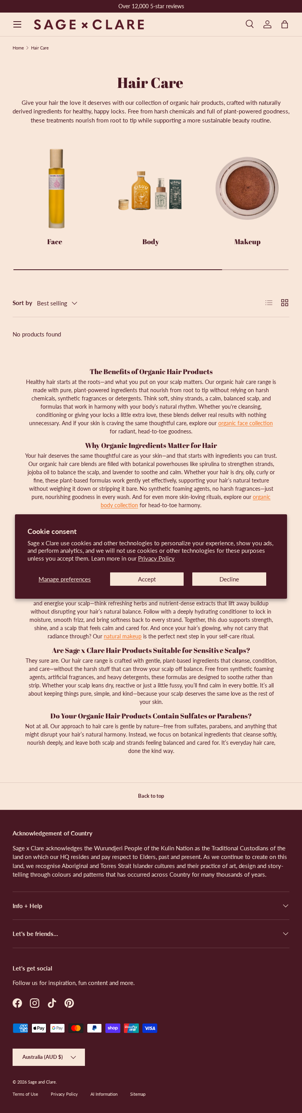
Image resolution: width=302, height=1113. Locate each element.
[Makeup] (247, 188)
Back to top (151, 796)
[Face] (54, 188)
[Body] (150, 188)
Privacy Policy (156, 558)
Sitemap (137, 1094)
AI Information (104, 1094)
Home (18, 48)
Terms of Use (25, 1094)
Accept (147, 579)
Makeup (247, 241)
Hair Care (40, 48)
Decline (229, 579)
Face (54, 241)
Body (150, 241)
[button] (284, 24)
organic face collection (245, 423)
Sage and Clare (42, 1081)
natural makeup (123, 636)
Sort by (22, 302)
